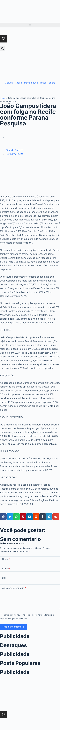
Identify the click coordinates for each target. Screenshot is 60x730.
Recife (18, 82)
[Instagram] (3, 38)
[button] (30, 25)
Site (4, 578)
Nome (6, 559)
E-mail (6, 568)
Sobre (52, 82)
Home (3, 98)
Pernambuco (31, 82)
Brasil (43, 82)
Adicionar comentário (14, 588)
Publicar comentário (13, 626)
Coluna (9, 82)
